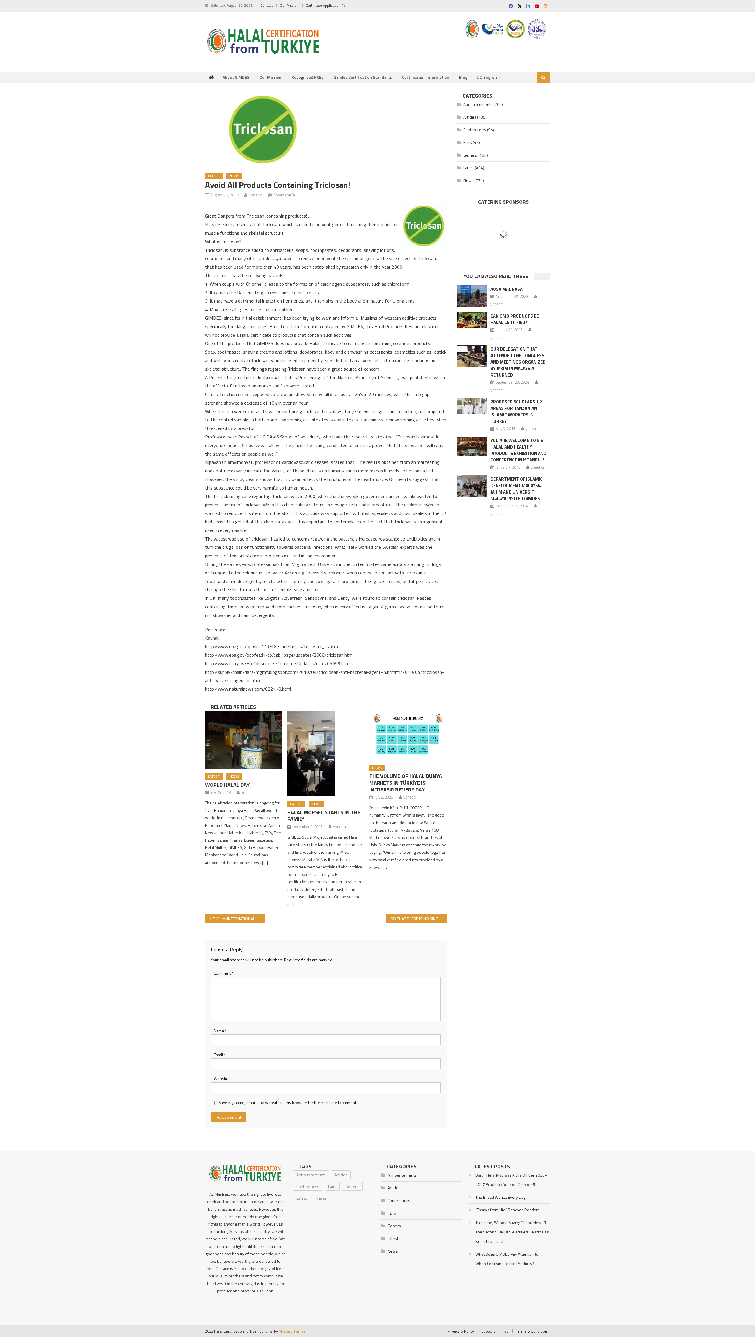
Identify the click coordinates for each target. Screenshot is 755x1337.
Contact (266, 5)
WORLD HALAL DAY (227, 785)
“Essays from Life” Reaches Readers (507, 1210)
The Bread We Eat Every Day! (500, 1197)
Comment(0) (284, 195)
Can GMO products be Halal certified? (514, 319)
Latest (214, 176)
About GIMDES (236, 77)
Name (220, 1031)
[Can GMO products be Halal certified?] (472, 320)
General (470, 155)
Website (221, 1078)
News (234, 176)
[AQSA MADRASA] (472, 296)
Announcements (478, 104)
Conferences (474, 130)
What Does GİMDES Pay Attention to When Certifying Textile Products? (507, 1259)
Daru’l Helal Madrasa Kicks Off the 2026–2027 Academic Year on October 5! (511, 1179)
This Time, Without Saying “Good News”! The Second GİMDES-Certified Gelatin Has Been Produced (512, 1231)
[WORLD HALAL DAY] (243, 740)
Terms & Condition (531, 1331)
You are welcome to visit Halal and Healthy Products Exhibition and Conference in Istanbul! (518, 450)
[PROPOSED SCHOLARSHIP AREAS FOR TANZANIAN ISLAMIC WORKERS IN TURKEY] (472, 406)
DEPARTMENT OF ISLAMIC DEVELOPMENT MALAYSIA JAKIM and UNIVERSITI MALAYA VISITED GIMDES (516, 489)
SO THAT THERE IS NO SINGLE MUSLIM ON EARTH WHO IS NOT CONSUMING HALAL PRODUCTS (419, 919)
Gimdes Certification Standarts (363, 77)
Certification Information (425, 77)
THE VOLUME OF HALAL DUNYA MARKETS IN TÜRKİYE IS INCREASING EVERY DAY (405, 783)
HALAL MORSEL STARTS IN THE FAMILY (323, 815)
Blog (463, 77)
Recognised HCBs (307, 77)
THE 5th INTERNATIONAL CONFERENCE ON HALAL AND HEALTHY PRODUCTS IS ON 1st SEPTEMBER (239, 919)
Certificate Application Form (328, 5)
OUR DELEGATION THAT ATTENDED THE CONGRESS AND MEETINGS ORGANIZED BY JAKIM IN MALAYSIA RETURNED (518, 362)
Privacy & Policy (460, 1331)
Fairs (467, 142)
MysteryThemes (292, 1331)
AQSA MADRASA (506, 289)
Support (488, 1331)
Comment (223, 973)
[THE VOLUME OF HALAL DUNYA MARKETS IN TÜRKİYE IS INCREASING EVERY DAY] (408, 735)
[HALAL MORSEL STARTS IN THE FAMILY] (326, 753)
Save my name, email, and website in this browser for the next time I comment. (288, 1102)
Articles (469, 117)
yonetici (256, 195)
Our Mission (289, 5)
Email (220, 1055)
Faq (505, 1331)
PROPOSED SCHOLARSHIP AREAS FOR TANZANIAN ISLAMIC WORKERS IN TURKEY (516, 411)
